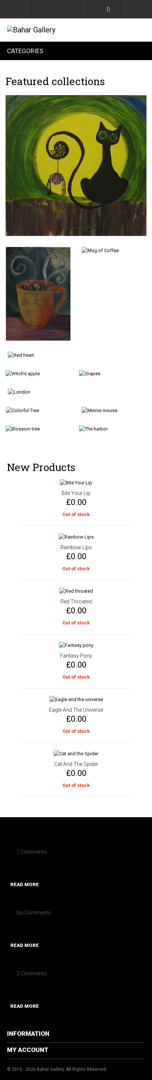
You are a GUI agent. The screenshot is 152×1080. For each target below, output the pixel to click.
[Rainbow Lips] (76, 537)
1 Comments (32, 852)
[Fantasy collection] (39, 373)
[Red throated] (76, 591)
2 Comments (32, 973)
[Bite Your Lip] (76, 483)
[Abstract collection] (76, 355)
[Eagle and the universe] (76, 699)
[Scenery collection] (112, 429)
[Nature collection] (39, 429)
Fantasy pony (76, 656)
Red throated (76, 602)
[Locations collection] (76, 392)
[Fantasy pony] (76, 645)
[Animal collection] (76, 165)
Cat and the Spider (76, 764)
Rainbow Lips (76, 547)
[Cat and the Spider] (76, 753)
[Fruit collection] (112, 373)
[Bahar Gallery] (31, 29)
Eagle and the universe (76, 710)
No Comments (34, 913)
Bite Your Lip (76, 493)
